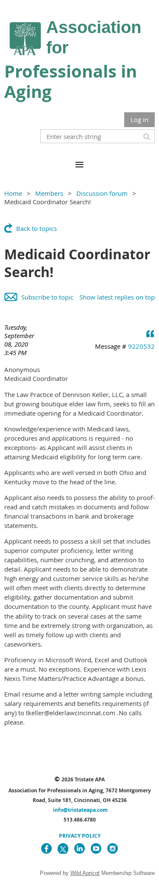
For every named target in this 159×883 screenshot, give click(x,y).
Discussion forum (102, 193)
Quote (150, 333)
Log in (139, 119)
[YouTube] (96, 848)
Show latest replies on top (117, 297)
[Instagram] (112, 848)
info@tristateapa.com (80, 810)
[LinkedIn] (79, 848)
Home (13, 193)
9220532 (141, 346)
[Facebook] (46, 848)
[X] (63, 848)
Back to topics (36, 228)
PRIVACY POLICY (79, 835)
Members (49, 193)
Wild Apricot (85, 873)
